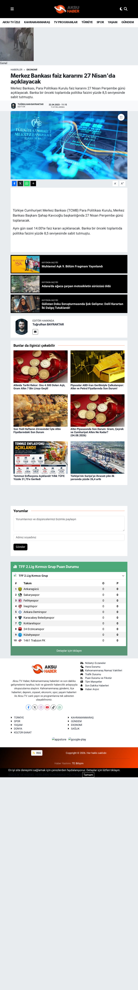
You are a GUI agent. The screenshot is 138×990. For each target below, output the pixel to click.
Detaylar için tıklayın (69, 650)
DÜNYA (18, 728)
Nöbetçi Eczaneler (95, 663)
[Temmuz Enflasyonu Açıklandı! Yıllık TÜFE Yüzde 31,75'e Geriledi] (40, 457)
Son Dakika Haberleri (97, 685)
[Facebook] (28, 707)
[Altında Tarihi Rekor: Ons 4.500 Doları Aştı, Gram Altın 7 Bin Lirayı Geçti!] (40, 366)
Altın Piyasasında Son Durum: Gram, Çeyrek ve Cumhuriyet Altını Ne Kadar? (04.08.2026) (97, 432)
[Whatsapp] (59, 707)
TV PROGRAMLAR (65, 22)
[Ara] (125, 9)
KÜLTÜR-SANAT (23, 732)
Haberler (16, 69)
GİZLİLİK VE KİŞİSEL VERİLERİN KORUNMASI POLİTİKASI (45, 774)
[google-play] (77, 739)
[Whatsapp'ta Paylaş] (27, 183)
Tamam (88, 774)
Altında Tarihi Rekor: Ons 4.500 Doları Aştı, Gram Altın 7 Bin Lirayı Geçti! (39, 387)
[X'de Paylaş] (20, 183)
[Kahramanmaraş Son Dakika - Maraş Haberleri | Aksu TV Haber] (66, 9)
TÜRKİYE (87, 22)
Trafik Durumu (93, 674)
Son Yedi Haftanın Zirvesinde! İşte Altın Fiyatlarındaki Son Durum (37, 430)
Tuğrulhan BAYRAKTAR (48, 324)
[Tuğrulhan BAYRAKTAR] (21, 326)
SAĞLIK (75, 728)
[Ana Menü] (12, 9)
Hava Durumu (92, 666)
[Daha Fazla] (33, 183)
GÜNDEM (127, 22)
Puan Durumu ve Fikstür (98, 678)
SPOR (100, 22)
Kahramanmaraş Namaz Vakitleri (103, 670)
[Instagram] (41, 707)
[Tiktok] (53, 707)
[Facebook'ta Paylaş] (14, 183)
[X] (35, 707)
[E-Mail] (35, 332)
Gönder (20, 547)
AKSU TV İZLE (11, 22)
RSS (38, 752)
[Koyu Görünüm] (121, 9)
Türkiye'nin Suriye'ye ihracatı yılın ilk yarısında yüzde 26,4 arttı (92, 477)
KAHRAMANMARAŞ (37, 22)
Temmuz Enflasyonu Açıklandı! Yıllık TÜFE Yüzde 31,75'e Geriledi (39, 477)
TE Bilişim (77, 763)
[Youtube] (47, 707)
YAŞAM (112, 22)
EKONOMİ (32, 69)
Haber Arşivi (92, 689)
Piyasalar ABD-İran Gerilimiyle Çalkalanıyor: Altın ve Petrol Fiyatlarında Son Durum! (97, 387)
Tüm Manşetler (93, 681)
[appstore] (59, 739)
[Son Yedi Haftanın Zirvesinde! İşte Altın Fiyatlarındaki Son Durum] (40, 410)
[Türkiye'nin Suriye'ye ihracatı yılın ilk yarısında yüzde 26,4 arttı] (98, 457)
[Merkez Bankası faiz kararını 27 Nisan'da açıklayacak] (69, 145)
